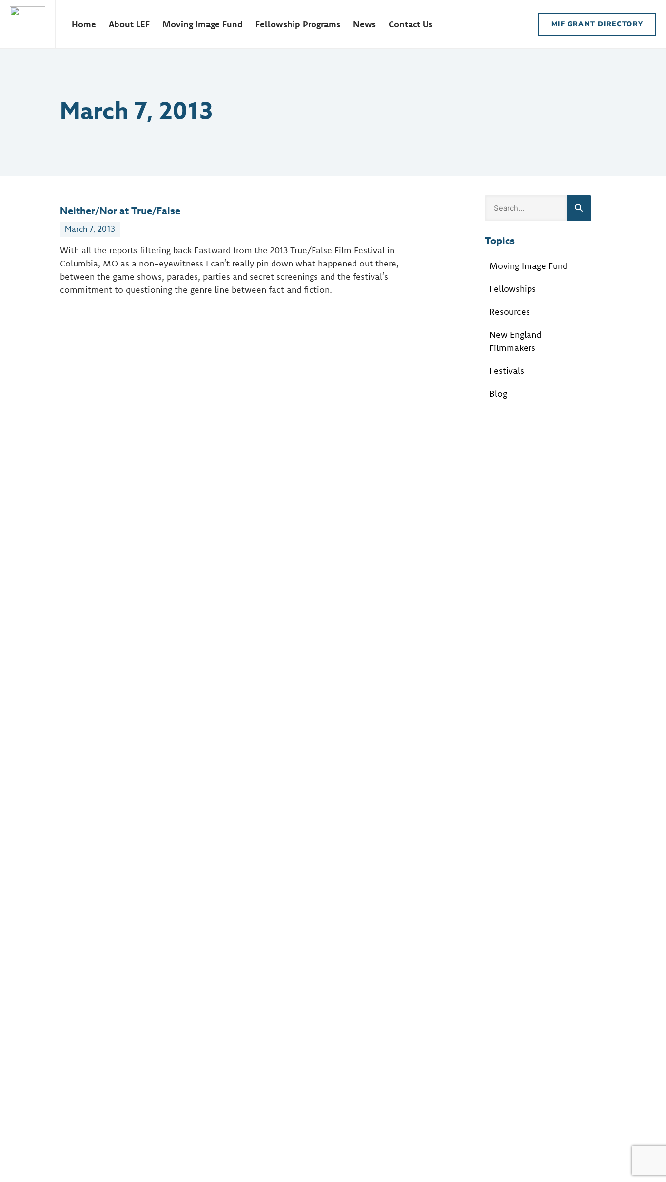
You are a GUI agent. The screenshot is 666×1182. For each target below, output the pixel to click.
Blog (498, 393)
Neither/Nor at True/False (120, 210)
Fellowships (513, 288)
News (364, 24)
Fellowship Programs (297, 24)
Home (84, 24)
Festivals (507, 370)
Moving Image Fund (202, 24)
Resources (510, 311)
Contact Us (410, 24)
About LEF (129, 24)
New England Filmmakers (515, 341)
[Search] (579, 208)
